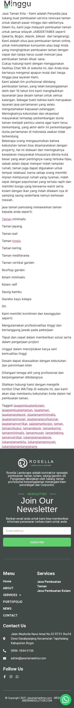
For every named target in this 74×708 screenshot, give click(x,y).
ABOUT (8, 588)
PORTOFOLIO (12, 602)
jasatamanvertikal (14, 424)
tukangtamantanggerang (19, 446)
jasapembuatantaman (17, 410)
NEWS (7, 608)
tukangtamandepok (37, 437)
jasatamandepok (14, 414)
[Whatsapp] (17, 676)
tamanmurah (35, 433)
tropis (16, 241)
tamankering (52, 428)
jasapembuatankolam (29, 405)
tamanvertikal (12, 437)
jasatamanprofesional (42, 419)
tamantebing (54, 433)
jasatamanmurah (13, 419)
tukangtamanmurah (41, 442)
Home (7, 581)
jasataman (41, 410)
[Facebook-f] (4, 676)
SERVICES (10, 595)
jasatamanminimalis (41, 414)
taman (58, 424)
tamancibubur (11, 428)
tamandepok (32, 428)
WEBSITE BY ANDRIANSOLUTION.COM (45, 699)
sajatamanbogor (40, 424)
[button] (6, 6)
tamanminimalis (13, 433)
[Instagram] (11, 676)
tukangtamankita (14, 442)
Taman (6, 219)
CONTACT (10, 615)
